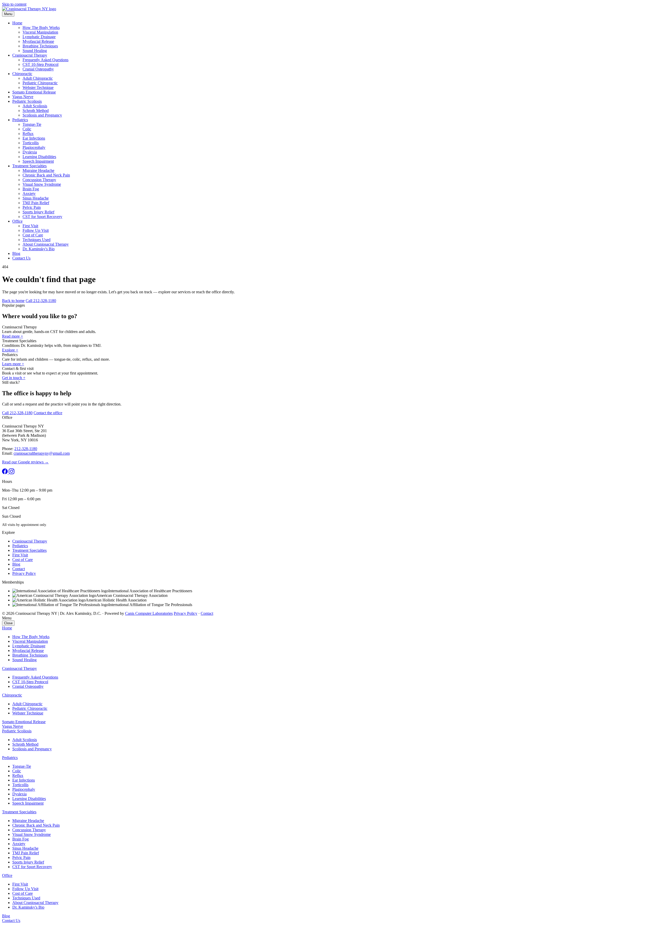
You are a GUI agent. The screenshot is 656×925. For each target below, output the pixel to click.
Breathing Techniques (40, 46)
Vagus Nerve (22, 97)
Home (17, 23)
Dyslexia (30, 152)
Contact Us (21, 258)
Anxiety (29, 193)
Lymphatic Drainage (39, 37)
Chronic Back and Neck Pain (46, 175)
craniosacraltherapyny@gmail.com (42, 453)
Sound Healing (35, 50)
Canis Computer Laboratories (149, 613)
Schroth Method (36, 110)
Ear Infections (34, 138)
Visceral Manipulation (40, 32)
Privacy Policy (24, 573)
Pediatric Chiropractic (40, 83)
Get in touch (13, 378)
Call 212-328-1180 (41, 300)
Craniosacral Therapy (29, 55)
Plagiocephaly (34, 147)
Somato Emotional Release (34, 92)
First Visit (30, 226)
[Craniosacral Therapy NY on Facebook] (5, 473)
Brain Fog (31, 189)
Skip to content (14, 4)
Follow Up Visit (36, 230)
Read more (12, 336)
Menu (8, 14)
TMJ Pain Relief (36, 203)
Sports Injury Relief (38, 212)
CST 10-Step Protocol (40, 64)
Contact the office (48, 413)
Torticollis (31, 143)
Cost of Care (33, 235)
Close (8, 623)
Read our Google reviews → (25, 462)
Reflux (28, 133)
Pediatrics (20, 120)
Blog (16, 253)
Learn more (13, 364)
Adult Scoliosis (35, 106)
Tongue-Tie (32, 124)
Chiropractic (22, 73)
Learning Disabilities (39, 156)
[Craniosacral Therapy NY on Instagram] (11, 473)
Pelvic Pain (32, 207)
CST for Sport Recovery (42, 216)
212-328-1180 (25, 448)
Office (17, 221)
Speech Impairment (38, 161)
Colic (27, 129)
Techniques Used (36, 239)
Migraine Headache (38, 170)
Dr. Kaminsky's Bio (39, 249)
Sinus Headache (36, 198)
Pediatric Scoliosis (27, 101)
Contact (18, 569)
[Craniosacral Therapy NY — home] (29, 9)
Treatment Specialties (29, 166)
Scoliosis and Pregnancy (42, 115)
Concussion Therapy (39, 180)
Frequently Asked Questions (45, 60)
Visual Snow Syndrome (42, 184)
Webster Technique (38, 87)
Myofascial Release (38, 41)
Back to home (13, 300)
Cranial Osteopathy (38, 69)
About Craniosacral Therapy (46, 244)
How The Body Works (41, 27)
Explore (10, 350)
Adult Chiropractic (38, 78)
